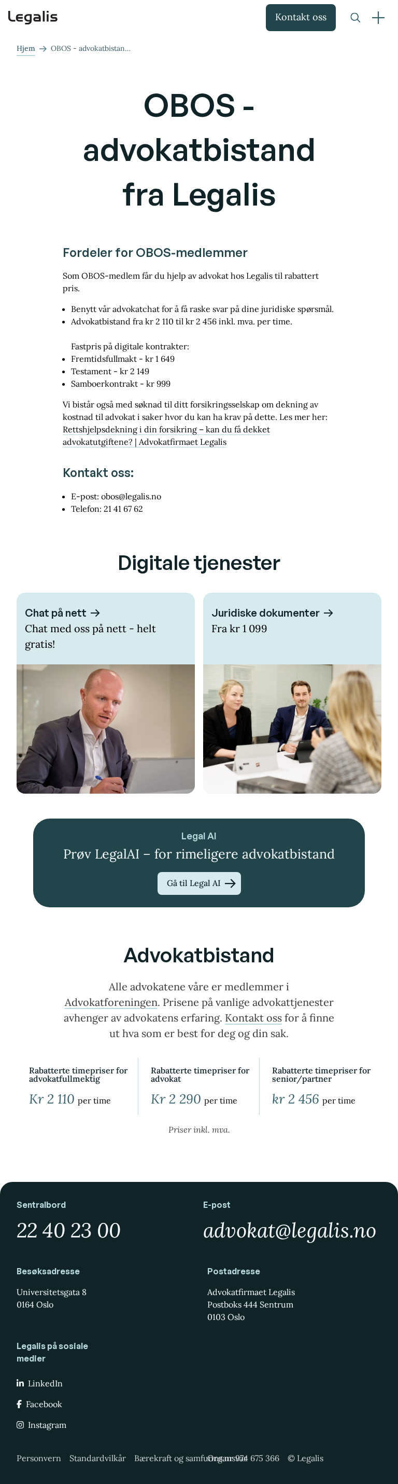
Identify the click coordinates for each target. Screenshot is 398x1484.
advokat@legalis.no (289, 1230)
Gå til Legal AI (194, 883)
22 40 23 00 (69, 1230)
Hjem (26, 48)
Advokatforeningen (111, 1002)
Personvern (39, 1458)
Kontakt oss (300, 17)
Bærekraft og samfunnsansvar (190, 1458)
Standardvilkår (97, 1458)
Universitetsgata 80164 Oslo (52, 1298)
